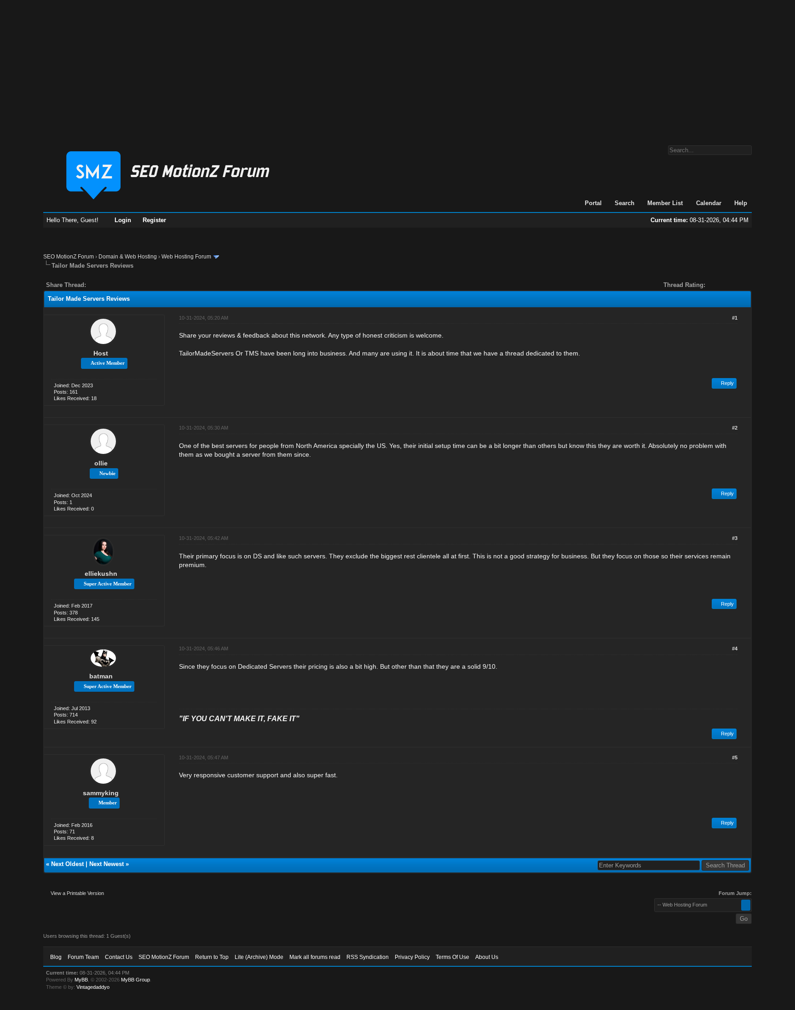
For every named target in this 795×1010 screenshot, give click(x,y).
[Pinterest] (130, 284)
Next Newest (106, 864)
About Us (486, 957)
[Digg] (107, 284)
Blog (56, 957)
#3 (734, 538)
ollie (101, 463)
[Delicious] (114, 284)
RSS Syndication (367, 957)
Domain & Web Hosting (127, 256)
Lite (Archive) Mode (259, 957)
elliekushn (101, 573)
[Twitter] (101, 284)
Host (100, 353)
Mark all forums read (314, 957)
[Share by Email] (136, 284)
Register (154, 220)
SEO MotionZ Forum (68, 256)
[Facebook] (94, 284)
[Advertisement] (397, 68)
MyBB (81, 979)
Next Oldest (67, 864)
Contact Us (118, 957)
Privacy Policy (412, 957)
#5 (734, 757)
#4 (734, 648)
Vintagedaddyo (92, 987)
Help (740, 203)
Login (123, 220)
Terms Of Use (452, 957)
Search (624, 203)
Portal (593, 203)
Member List (665, 203)
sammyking (101, 793)
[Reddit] (120, 284)
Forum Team (83, 957)
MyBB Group (135, 979)
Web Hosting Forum (186, 256)
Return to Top (212, 957)
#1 (734, 318)
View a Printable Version (77, 893)
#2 (734, 427)
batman (101, 676)
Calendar (708, 203)
